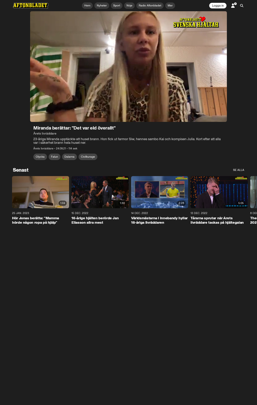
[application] (128, 66)
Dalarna (69, 156)
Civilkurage (88, 156)
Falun (54, 156)
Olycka (40, 156)
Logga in (218, 5)
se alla (238, 170)
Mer (170, 5)
